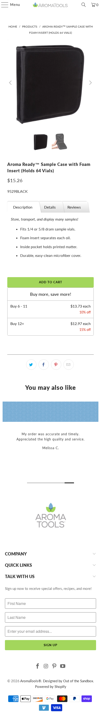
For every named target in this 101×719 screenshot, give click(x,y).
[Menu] (2, 4)
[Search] (83, 4)
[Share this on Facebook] (44, 364)
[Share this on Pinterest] (56, 364)
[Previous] (11, 82)
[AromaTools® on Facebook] (37, 666)
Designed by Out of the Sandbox (68, 681)
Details (50, 207)
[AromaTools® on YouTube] (62, 666)
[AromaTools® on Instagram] (46, 666)
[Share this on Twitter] (31, 364)
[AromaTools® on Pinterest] (54, 666)
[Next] (90, 82)
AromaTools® (30, 681)
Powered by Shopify (50, 686)
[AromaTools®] (50, 4)
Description (22, 207)
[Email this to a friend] (68, 364)
